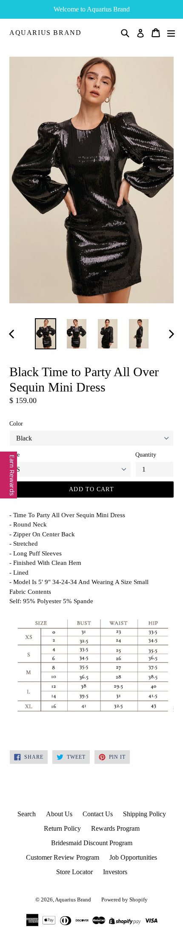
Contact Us (98, 814)
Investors (115, 871)
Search (26, 814)
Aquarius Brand (45, 32)
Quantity (145, 455)
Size (14, 455)
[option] (45, 333)
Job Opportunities (133, 857)
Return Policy (62, 828)
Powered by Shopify (124, 899)
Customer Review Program (62, 857)
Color (16, 423)
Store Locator (74, 871)
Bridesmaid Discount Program (91, 842)
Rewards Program (115, 828)
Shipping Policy (144, 814)
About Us (59, 814)
